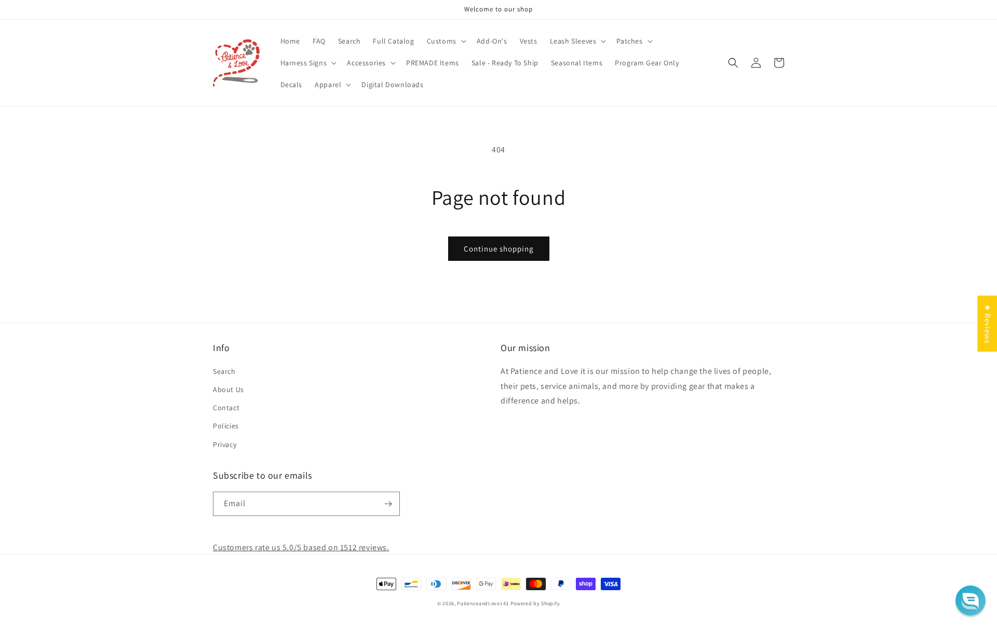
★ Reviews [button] (987, 323)
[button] (445, 41)
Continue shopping (499, 249)
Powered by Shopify (535, 603)
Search (224, 371)
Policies (226, 425)
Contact (226, 407)
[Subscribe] (387, 504)
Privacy (224, 444)
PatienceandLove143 (483, 603)
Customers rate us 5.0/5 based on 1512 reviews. (301, 547)
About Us (228, 389)
